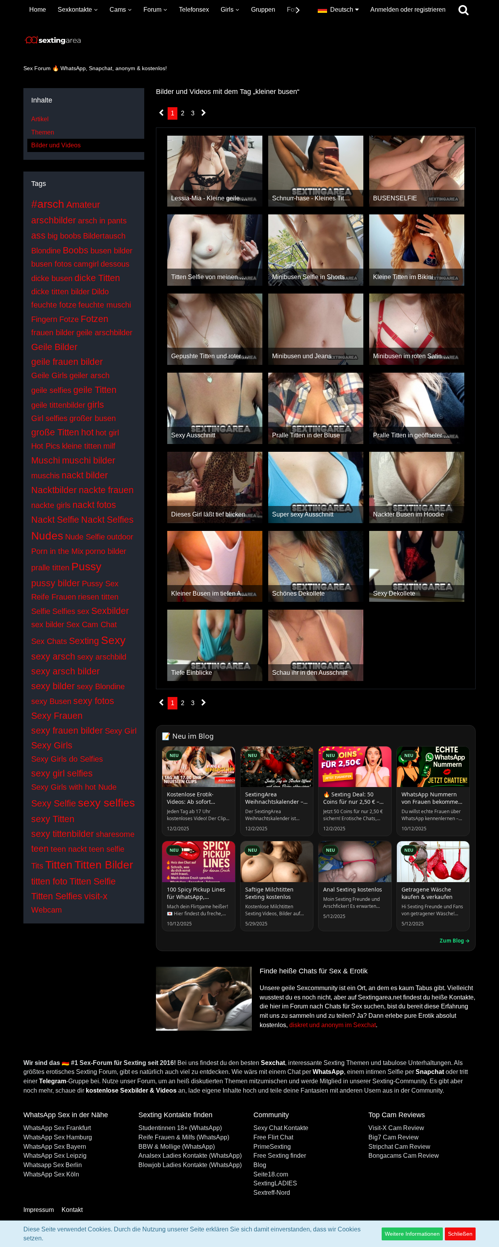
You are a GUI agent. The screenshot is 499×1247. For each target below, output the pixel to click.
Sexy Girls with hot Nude (74, 787)
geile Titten (95, 390)
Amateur (83, 205)
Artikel (40, 119)
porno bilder (105, 551)
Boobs (75, 250)
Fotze (69, 319)
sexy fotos (93, 701)
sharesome (115, 834)
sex (83, 611)
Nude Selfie (85, 536)
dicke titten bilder (60, 291)
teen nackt (69, 849)
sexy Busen (51, 701)
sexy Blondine (101, 686)
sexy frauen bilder (67, 730)
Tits (37, 865)
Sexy (113, 640)
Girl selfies (49, 418)
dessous (115, 264)
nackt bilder (85, 475)
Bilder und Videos (56, 145)
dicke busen (52, 278)
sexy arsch (53, 656)
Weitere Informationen (412, 1234)
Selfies (63, 611)
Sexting (84, 641)
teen (40, 849)
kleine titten (81, 446)
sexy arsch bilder (65, 671)
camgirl (86, 264)
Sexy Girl (120, 731)
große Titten (55, 432)
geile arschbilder (104, 332)
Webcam (46, 910)
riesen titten (98, 597)
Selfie (40, 611)
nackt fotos (94, 505)
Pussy (86, 567)
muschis (45, 475)
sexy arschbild (101, 657)
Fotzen (94, 319)
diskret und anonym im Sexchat (332, 1025)
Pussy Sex (100, 583)
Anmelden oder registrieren (408, 9)
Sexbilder (110, 611)
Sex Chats (49, 641)
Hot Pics (45, 446)
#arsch (47, 204)
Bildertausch (104, 236)
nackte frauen (106, 490)
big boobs (64, 236)
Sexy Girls (52, 745)
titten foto (49, 881)
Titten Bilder (103, 865)
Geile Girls (49, 375)
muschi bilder (88, 460)
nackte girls (51, 505)
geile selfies (51, 390)
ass (38, 235)
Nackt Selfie (55, 520)
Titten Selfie (92, 881)
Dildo (100, 291)
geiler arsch (89, 375)
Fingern (44, 319)
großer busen (92, 418)
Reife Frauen (53, 597)
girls (95, 405)
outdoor (120, 536)
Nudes (47, 536)
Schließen (460, 1234)
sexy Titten (52, 819)
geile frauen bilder (67, 362)
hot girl (107, 432)
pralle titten (50, 567)
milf (109, 446)
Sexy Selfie (53, 803)
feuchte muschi (104, 305)
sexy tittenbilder (62, 834)
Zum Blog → (455, 940)
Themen (42, 132)
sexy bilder (53, 686)
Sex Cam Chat (91, 624)
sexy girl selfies (62, 773)
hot (87, 432)
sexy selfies (106, 803)
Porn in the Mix (57, 551)
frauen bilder (52, 332)
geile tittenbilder (58, 405)
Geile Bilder (54, 347)
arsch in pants (102, 220)
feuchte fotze (53, 305)
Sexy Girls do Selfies (67, 759)
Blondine (46, 250)
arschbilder (53, 220)
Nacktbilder (54, 490)
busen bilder (111, 250)
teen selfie (106, 849)
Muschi (45, 460)
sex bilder (47, 624)
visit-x (96, 896)
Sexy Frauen (57, 716)
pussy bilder (55, 583)
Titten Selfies (56, 896)
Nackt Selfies (107, 520)
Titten (59, 865)
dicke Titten (97, 278)
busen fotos (51, 264)
